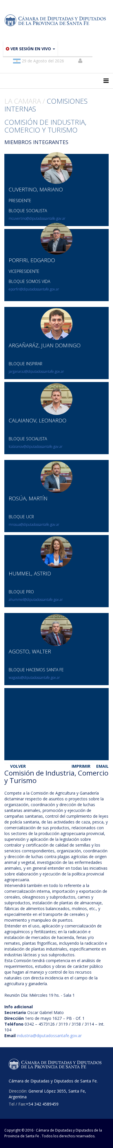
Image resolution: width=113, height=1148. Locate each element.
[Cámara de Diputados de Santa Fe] (56, 20)
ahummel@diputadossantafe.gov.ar (36, 599)
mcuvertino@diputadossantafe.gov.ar (37, 218)
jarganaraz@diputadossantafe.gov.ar (36, 371)
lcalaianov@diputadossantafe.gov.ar (36, 446)
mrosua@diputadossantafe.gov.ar (34, 524)
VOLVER (18, 766)
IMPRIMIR (81, 766)
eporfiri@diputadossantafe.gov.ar (34, 289)
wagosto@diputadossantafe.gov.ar (34, 677)
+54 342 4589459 (42, 1104)
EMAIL (102, 766)
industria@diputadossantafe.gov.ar (49, 1035)
